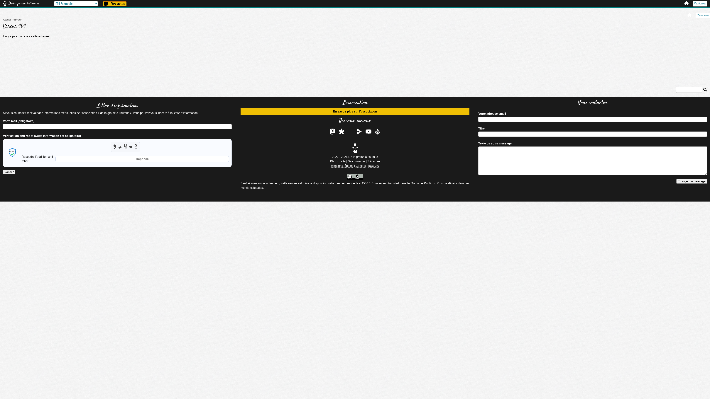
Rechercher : (691, 86)
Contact (361, 165)
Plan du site (338, 161)
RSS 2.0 (373, 165)
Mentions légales (342, 165)
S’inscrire (373, 161)
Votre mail (18, 121)
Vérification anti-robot (42, 135)
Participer (700, 3)
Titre (481, 128)
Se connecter (356, 161)
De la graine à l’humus (24, 3)
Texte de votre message (495, 143)
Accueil (686, 3)
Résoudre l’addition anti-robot (38, 159)
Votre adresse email (492, 113)
